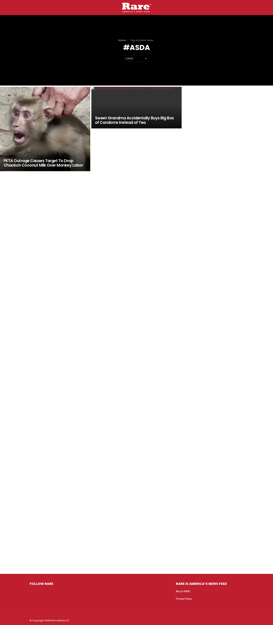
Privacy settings (185, 606)
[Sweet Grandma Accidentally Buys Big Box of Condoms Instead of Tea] (136, 107)
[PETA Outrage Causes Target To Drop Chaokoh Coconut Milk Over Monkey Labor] (45, 129)
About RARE (183, 591)
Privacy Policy (184, 598)
